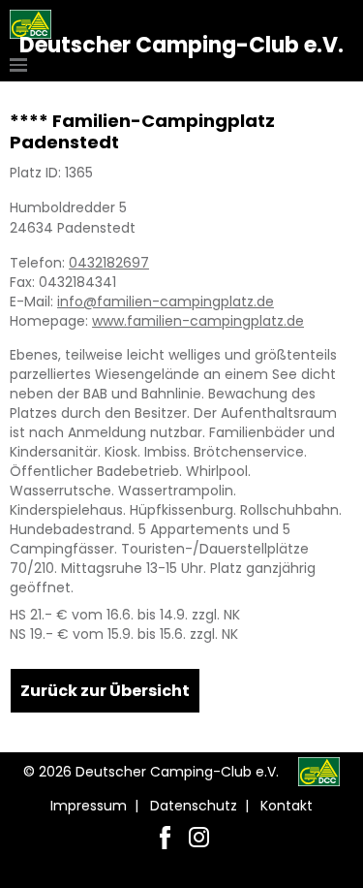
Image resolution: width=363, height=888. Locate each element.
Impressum (88, 805)
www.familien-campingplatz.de (198, 321)
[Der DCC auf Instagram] (199, 837)
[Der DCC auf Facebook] (165, 837)
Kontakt (286, 805)
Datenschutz (193, 805)
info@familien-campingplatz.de (165, 301)
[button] (21, 65)
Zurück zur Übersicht (105, 691)
